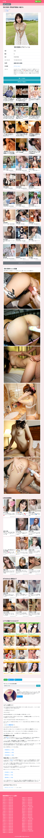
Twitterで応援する (22, 81)
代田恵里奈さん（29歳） (9, 752)
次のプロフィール (22, 263)
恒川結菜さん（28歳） (9, 772)
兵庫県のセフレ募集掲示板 (27, 817)
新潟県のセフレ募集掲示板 (8, 808)
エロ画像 (6, 10)
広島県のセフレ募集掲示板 (27, 821)
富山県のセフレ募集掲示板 (27, 808)
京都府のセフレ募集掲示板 (27, 815)
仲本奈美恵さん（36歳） (9, 755)
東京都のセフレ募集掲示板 (8, 806)
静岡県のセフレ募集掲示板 (27, 812)
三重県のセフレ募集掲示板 (27, 814)
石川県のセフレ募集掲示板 (8, 809)
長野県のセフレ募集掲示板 (27, 811)
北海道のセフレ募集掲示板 (8, 797)
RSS (6, 679)
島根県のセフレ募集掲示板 (27, 820)
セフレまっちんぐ (17, 66)
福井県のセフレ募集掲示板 (27, 809)
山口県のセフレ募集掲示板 (8, 823)
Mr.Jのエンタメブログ (9, 787)
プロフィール (7, 9)
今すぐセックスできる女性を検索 (10, 683)
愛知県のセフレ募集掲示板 (8, 814)
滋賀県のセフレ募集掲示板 (8, 815)
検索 (39, 685)
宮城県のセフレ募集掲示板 (27, 799)
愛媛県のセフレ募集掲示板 (27, 824)
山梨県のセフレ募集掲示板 (8, 811)
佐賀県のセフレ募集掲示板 (8, 827)
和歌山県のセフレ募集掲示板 (27, 818)
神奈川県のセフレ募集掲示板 (27, 806)
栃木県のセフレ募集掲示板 (8, 803)
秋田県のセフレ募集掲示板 (8, 800)
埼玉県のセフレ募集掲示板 (8, 805)
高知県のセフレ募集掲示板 (8, 826)
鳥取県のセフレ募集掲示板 (8, 820)
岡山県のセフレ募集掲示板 (8, 821)
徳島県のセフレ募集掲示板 (27, 823)
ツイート (11, 679)
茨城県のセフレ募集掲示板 (27, 802)
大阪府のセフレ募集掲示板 (8, 817)
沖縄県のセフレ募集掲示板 (8, 832)
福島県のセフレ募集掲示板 (8, 802)
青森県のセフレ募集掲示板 (27, 797)
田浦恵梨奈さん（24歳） (9, 749)
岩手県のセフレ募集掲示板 (8, 799)
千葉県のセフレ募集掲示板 (27, 805)
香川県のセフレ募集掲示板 (8, 824)
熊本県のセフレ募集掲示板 (8, 829)
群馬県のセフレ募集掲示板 (27, 803)
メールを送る (22, 78)
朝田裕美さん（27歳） (9, 774)
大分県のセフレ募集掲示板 (27, 829)
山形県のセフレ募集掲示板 (27, 800)
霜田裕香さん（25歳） (9, 777)
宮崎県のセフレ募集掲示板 (8, 830)
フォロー (20, 696)
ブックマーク (18, 679)
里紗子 (11, 759)
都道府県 (8, 4)
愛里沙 (7, 737)
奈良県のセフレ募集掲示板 (8, 818)
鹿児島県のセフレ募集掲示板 (27, 830)
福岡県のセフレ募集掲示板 (27, 826)
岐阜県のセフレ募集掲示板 (8, 812)
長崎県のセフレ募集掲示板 (27, 827)
